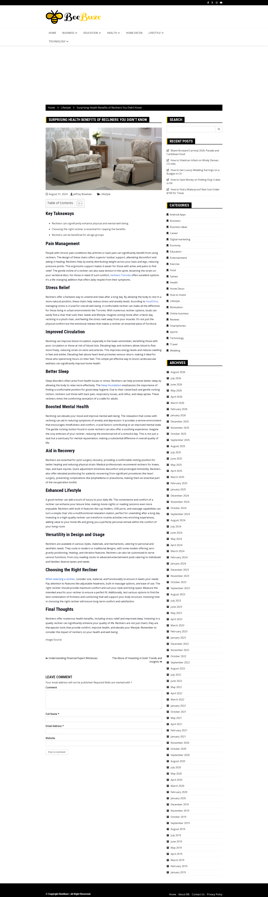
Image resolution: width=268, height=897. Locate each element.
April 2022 (176, 693)
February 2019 (179, 866)
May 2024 (176, 539)
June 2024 (176, 532)
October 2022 (178, 656)
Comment (51, 687)
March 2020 (177, 786)
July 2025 (176, 452)
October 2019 (178, 817)
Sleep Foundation (111, 385)
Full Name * (52, 714)
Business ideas (178, 227)
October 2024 (178, 508)
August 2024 (178, 520)
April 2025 (176, 471)
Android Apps (178, 214)
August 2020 (178, 761)
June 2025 (176, 458)
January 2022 (178, 705)
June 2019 (176, 841)
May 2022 (176, 687)
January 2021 (178, 736)
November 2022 (180, 650)
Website (50, 738)
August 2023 (178, 594)
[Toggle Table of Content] (77, 203)
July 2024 (176, 526)
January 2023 (178, 637)
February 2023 (179, 631)
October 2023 (178, 582)
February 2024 (179, 557)
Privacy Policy (214, 894)
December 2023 (180, 569)
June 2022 (176, 681)
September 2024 (180, 514)
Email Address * (55, 726)
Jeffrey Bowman (82, 194)
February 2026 (179, 409)
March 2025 (177, 477)
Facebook (208, 2)
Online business (179, 313)
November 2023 (180, 576)
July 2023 (176, 600)
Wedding (175, 350)
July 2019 (176, 835)
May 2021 (176, 718)
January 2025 (178, 489)
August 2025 (178, 446)
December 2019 (180, 804)
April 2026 (176, 396)
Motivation (176, 307)
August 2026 (178, 372)
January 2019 (178, 872)
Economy (175, 245)
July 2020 (176, 767)
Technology (57, 41)
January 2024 (178, 563)
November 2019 (180, 810)
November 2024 (180, 502)
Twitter (212, 2)
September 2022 (180, 662)
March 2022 (177, 699)
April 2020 (176, 780)
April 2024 (176, 545)
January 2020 (178, 798)
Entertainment (178, 258)
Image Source (54, 639)
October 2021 (178, 711)
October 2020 (178, 748)
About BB (184, 894)
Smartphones (178, 325)
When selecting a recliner (60, 579)
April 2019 (176, 854)
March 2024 (177, 551)
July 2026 (176, 378)
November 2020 (180, 742)
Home (52, 33)
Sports (174, 332)
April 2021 (176, 724)
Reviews (174, 319)
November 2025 (180, 427)
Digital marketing (180, 239)
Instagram (217, 2)
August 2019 (178, 829)
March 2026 (177, 403)
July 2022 (176, 674)
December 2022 (180, 644)
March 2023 (177, 625)
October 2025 (178, 433)
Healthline (152, 301)
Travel (173, 344)
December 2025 (180, 421)
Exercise (174, 264)
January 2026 (178, 415)
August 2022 (178, 668)
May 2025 (176, 464)
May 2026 (176, 390)
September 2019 (180, 823)
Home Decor (134, 33)
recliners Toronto (120, 275)
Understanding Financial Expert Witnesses (73, 658)
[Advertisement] (134, 75)
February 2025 (179, 483)
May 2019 (176, 847)
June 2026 (176, 384)
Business (68, 33)
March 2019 (177, 860)
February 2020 (179, 792)
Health (112, 33)
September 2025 (180, 440)
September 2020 (180, 755)
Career (174, 233)
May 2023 (176, 613)
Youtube (221, 2)
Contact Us (198, 894)
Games (174, 276)
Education (90, 33)
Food (173, 270)
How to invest (178, 295)
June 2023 (176, 606)
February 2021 (179, 730)
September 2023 (180, 588)
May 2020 (176, 773)
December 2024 (180, 495)
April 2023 (176, 619)
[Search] (218, 129)
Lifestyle (155, 33)
